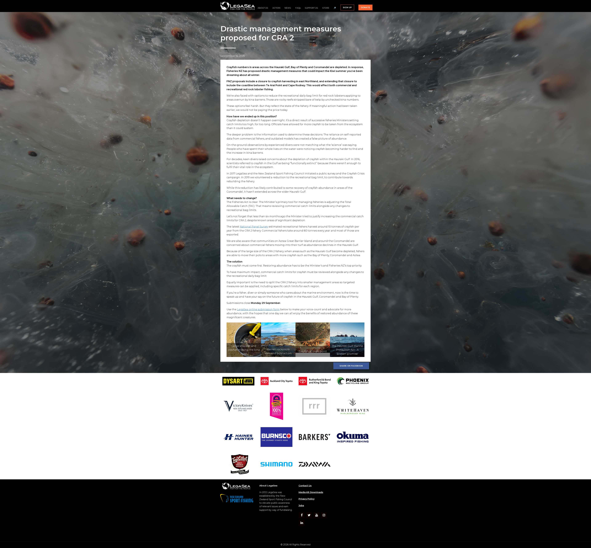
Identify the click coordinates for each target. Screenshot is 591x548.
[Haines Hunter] (238, 437)
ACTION (276, 8)
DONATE (365, 7)
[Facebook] (302, 515)
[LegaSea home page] (238, 6)
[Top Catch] (238, 464)
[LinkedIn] (302, 523)
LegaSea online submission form (258, 309)
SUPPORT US (311, 8)
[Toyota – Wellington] (315, 381)
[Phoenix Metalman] (353, 381)
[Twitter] (309, 515)
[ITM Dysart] (238, 382)
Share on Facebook (351, 366)
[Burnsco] (277, 437)
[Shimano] (277, 464)
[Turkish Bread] (277, 407)
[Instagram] (324, 515)
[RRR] (315, 407)
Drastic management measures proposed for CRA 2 (280, 33)
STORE (325, 8)
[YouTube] (316, 515)
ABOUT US (263, 8)
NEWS (288, 8)
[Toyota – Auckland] (277, 381)
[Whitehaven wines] (353, 407)
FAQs (298, 8)
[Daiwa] (315, 465)
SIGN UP (347, 7)
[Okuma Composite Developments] (353, 437)
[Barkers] (315, 437)
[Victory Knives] (238, 406)
